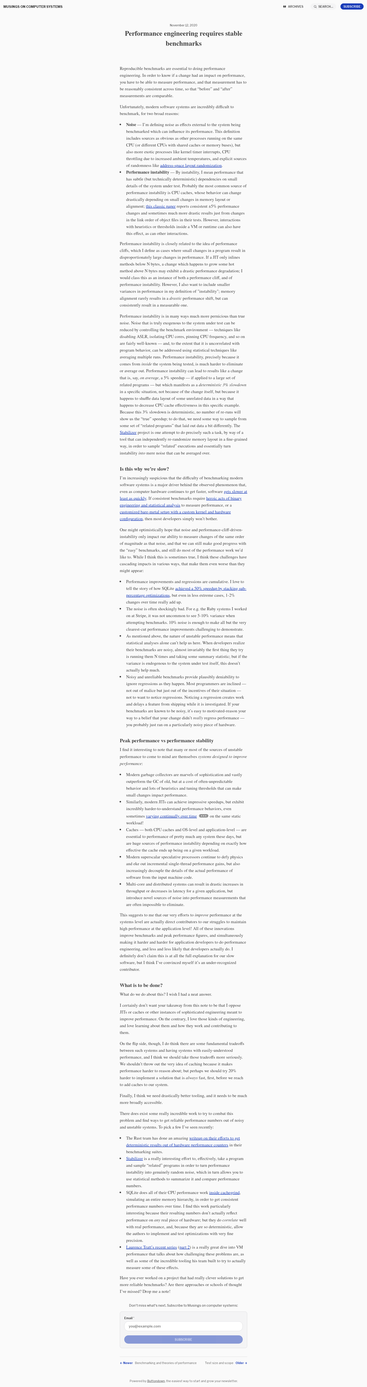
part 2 (184, 1247)
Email (129, 1318)
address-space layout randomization (191, 165)
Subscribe (352, 6)
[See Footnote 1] (203, 816)
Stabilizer (128, 432)
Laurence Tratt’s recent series (151, 1247)
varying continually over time (171, 816)
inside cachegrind (224, 1192)
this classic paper (161, 206)
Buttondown (156, 1381)
